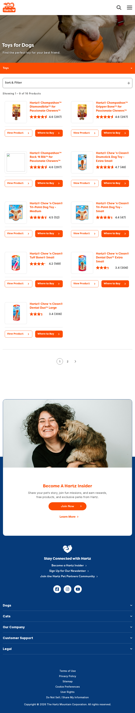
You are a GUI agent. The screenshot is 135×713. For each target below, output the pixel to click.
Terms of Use (67, 670)
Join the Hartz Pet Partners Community (67, 576)
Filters (67, 83)
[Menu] (129, 7)
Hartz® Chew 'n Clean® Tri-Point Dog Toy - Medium (46, 207)
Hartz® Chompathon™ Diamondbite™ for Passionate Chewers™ (46, 107)
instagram (67, 589)
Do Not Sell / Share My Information (67, 697)
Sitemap (68, 681)
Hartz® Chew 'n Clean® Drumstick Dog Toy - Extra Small (112, 157)
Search (119, 7)
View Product (15, 133)
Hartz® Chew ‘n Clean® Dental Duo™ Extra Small (112, 257)
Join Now (67, 506)
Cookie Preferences (67, 686)
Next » (75, 361)
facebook (57, 589)
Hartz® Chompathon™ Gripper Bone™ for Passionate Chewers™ (112, 107)
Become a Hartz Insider (68, 565)
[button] (49, 133)
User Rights (67, 691)
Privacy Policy (67, 676)
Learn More (68, 517)
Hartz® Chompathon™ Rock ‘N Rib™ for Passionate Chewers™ (46, 157)
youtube (78, 589)
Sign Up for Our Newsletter (67, 571)
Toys (6, 68)
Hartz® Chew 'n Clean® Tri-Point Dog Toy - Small (112, 207)
